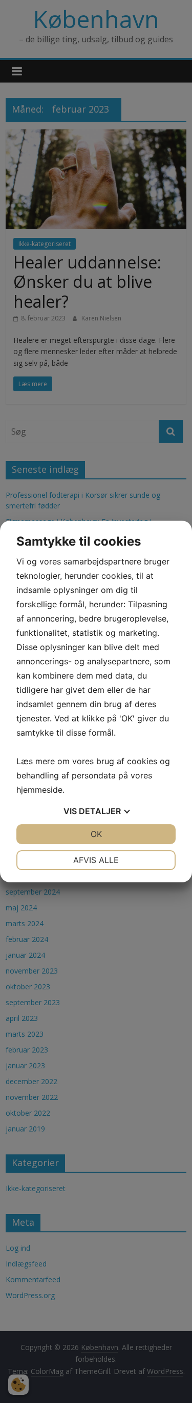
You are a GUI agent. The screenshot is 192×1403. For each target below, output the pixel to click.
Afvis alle (96, 860)
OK (96, 834)
